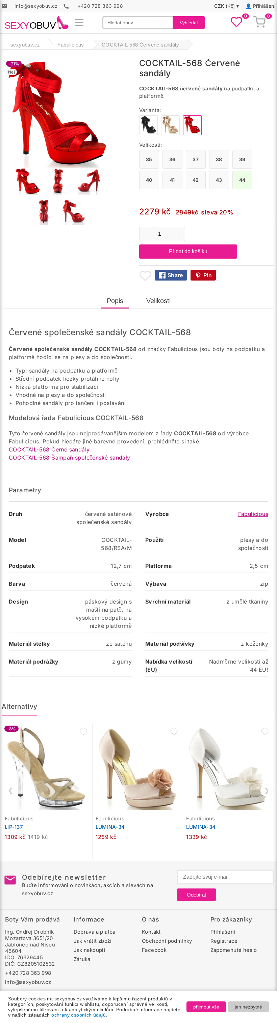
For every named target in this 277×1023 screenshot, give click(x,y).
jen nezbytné (248, 1007)
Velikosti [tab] (158, 300)
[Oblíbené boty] (236, 22)
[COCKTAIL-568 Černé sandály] (148, 133)
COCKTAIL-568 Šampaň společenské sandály (69, 457)
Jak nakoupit (90, 950)
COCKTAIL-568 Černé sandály (49, 449)
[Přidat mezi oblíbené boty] (145, 276)
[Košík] (259, 22)
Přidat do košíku (188, 251)
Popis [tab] (115, 300)
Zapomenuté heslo (233, 950)
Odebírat (196, 895)
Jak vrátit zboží (93, 941)
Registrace (224, 941)
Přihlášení (264, 6)
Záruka (82, 959)
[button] (83, 732)
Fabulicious (253, 513)
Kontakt (151, 932)
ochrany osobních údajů (78, 1015)
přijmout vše (206, 1007)
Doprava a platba (95, 932)
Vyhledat (189, 22)
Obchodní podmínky (167, 941)
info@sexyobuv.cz (28, 982)
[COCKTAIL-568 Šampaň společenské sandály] (170, 133)
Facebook (154, 950)
